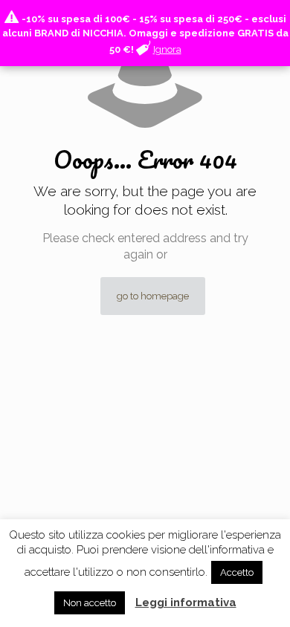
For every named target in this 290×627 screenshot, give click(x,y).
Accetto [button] (237, 572)
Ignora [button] (167, 49)
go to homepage (153, 296)
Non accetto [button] (89, 602)
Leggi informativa (185, 602)
